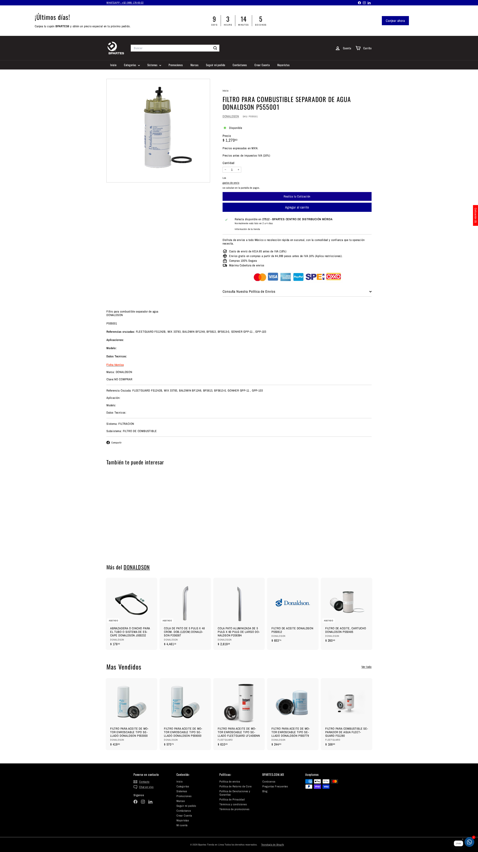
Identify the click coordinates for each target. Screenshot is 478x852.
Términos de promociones (234, 809)
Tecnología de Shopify (272, 844)
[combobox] (175, 48)
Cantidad (229, 163)
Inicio (113, 65)
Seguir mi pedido (215, 65)
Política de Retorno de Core (235, 786)
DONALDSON (231, 116)
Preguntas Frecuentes (275, 786)
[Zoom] (158, 130)
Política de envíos (229, 781)
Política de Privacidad (232, 799)
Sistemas (152, 65)
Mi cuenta (182, 825)
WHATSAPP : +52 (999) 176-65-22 (125, 2)
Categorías (130, 65)
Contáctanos (240, 65)
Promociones (176, 65)
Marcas (194, 65)
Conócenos (268, 781)
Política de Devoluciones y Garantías (234, 793)
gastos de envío (231, 182)
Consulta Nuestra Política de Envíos (249, 291)
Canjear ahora (395, 20)
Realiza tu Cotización (127, 546)
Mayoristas (283, 65)
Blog (265, 791)
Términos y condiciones (233, 804)
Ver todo (366, 667)
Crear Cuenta (262, 65)
